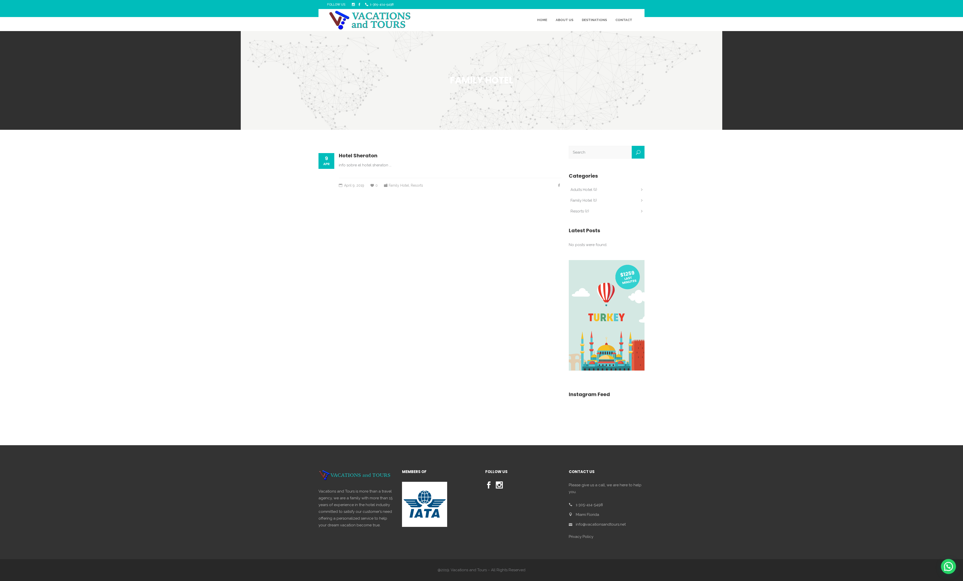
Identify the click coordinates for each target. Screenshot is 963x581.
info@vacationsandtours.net (601, 524)
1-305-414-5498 (382, 4)
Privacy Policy (581, 536)
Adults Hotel (581, 189)
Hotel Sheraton (358, 155)
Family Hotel (399, 185)
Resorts (417, 185)
